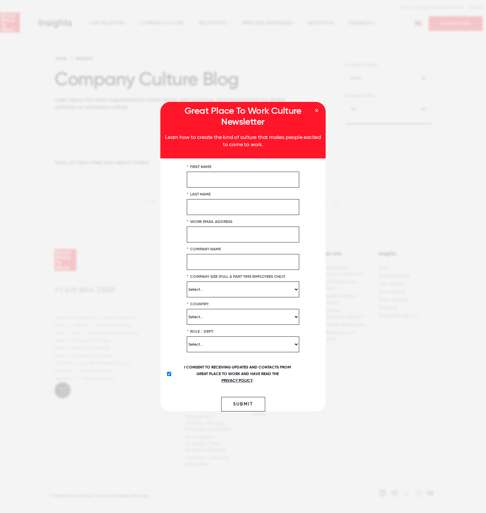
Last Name (199, 194)
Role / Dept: (200, 331)
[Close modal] (316, 111)
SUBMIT (243, 403)
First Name (199, 166)
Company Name (204, 248)
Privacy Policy (237, 380)
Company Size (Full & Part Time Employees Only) (236, 276)
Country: (198, 303)
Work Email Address (209, 221)
